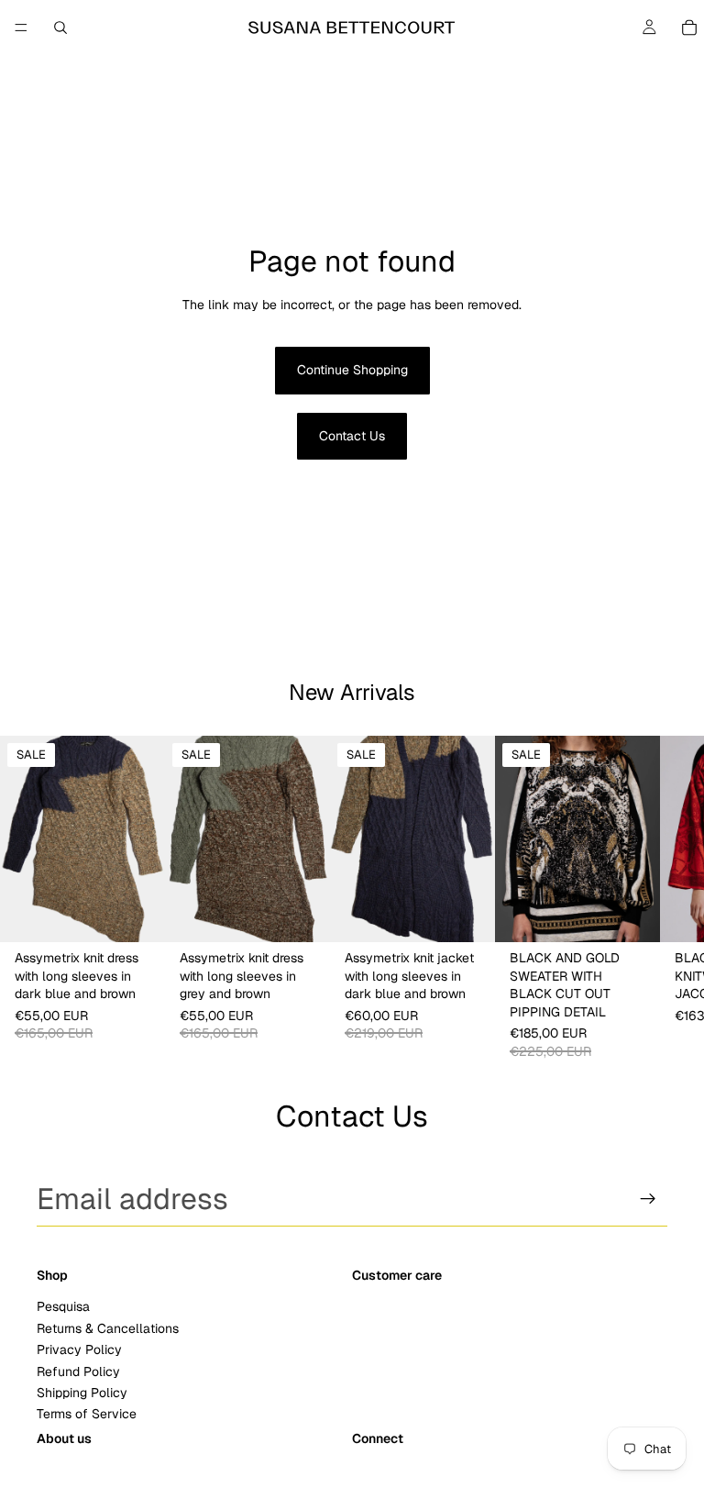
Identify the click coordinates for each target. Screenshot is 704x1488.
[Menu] (21, 27)
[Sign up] (648, 1199)
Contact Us (352, 436)
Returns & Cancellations (108, 1328)
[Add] (136, 914)
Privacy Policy (79, 1349)
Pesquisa (63, 1306)
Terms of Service (87, 1413)
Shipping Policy (82, 1392)
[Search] (60, 27)
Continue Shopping (352, 369)
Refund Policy (78, 1370)
